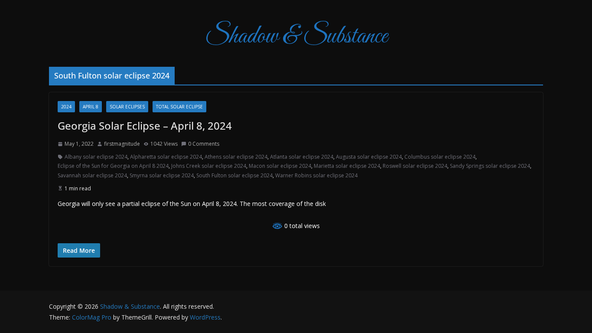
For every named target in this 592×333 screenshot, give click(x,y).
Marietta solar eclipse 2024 (347, 166)
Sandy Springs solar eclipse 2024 (490, 166)
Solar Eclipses (127, 107)
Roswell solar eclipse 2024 (415, 166)
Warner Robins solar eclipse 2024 (316, 175)
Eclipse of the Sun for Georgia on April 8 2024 (113, 166)
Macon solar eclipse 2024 (280, 166)
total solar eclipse (179, 107)
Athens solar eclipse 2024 (236, 156)
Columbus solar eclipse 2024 (439, 156)
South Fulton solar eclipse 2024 (234, 175)
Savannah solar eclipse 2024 (92, 175)
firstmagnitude (122, 143)
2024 (66, 107)
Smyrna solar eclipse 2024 (162, 175)
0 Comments (203, 143)
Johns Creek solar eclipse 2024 (208, 166)
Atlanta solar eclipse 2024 (301, 156)
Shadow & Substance (296, 36)
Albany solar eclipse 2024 (96, 156)
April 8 (90, 107)
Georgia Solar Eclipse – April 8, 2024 (145, 125)
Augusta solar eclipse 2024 (369, 156)
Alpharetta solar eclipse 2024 (166, 156)
